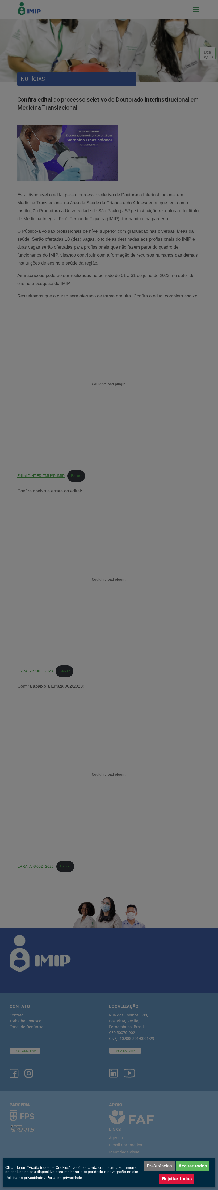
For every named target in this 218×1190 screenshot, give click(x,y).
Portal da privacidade (64, 1177)
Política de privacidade (24, 1177)
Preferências (159, 1166)
